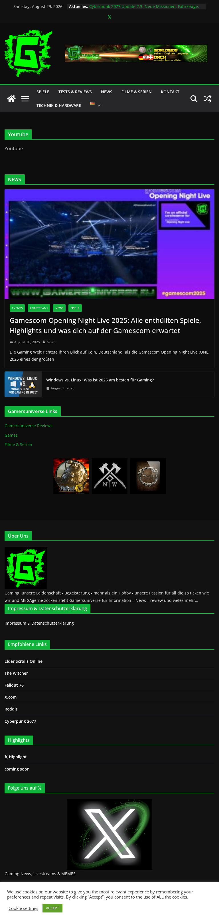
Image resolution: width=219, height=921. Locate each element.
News (106, 91)
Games (11, 435)
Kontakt (170, 91)
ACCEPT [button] (52, 907)
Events (17, 308)
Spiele (42, 91)
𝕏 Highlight (16, 756)
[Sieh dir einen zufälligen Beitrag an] (207, 99)
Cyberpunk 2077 (20, 721)
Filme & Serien (136, 91)
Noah (51, 342)
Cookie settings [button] (23, 908)
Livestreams (39, 308)
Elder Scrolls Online (23, 661)
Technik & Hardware (58, 105)
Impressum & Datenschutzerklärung (39, 623)
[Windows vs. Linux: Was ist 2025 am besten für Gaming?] (23, 384)
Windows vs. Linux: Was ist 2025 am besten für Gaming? (100, 380)
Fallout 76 (14, 685)
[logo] (26, 550)
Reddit (11, 709)
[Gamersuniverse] (11, 99)
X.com (11, 697)
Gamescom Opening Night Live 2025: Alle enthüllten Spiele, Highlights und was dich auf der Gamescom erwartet (105, 325)
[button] (98, 106)
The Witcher (16, 673)
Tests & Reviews (75, 91)
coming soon (17, 769)
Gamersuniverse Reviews (28, 425)
